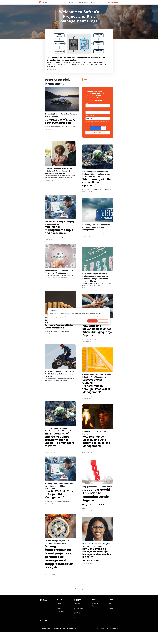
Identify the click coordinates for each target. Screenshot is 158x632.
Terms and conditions (112, 628)
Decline (103, 320)
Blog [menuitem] (93, 606)
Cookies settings (81, 320)
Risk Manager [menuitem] (60, 611)
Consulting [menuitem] (77, 603)
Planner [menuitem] (59, 608)
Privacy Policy (98, 313)
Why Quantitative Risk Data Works (97, 487)
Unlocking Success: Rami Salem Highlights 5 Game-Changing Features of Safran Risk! (58, 170)
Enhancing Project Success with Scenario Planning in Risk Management (96, 227)
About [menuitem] (110, 603)
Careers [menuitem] (111, 608)
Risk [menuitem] (58, 606)
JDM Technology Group (71, 628)
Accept (92, 320)
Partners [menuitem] (76, 618)
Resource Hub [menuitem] (95, 603)
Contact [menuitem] (111, 606)
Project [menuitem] (59, 603)
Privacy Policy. (100, 124)
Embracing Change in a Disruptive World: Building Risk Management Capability (59, 373)
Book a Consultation (113, 2)
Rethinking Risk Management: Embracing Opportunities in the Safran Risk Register (96, 174)
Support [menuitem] (76, 606)
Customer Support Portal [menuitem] (79, 609)
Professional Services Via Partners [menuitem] (77, 614)
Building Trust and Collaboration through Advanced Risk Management (59, 486)
